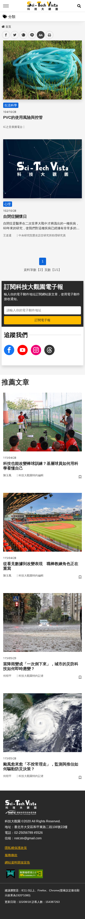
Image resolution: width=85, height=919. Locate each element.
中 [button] (40, 35)
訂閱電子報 (42, 320)
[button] (79, 6)
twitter (15, 35)
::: (3, 25)
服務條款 (11, 855)
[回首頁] (42, 6)
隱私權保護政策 (16, 848)
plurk (23, 35)
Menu (6, 6)
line (30, 35)
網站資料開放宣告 (17, 862)
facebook (6, 35)
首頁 (8, 26)
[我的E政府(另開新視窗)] (10, 873)
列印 (49, 35)
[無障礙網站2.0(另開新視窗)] (31, 873)
